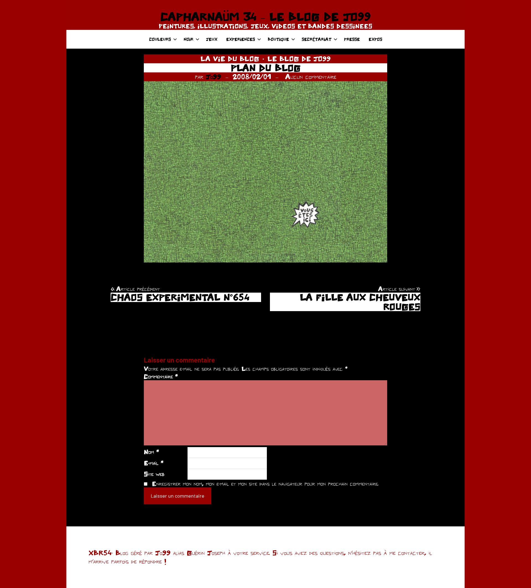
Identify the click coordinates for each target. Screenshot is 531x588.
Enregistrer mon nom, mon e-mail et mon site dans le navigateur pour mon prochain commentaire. (265, 483)
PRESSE (352, 39)
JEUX (211, 39)
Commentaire (161, 376)
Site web (154, 474)
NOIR (188, 39)
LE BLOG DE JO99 (299, 58)
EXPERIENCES (240, 39)
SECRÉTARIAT (316, 39)
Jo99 (213, 76)
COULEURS (160, 39)
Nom (151, 452)
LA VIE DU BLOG (230, 58)
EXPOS (375, 39)
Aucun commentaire (310, 76)
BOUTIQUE (278, 39)
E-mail (153, 463)
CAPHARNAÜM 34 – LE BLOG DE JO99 (265, 16)
